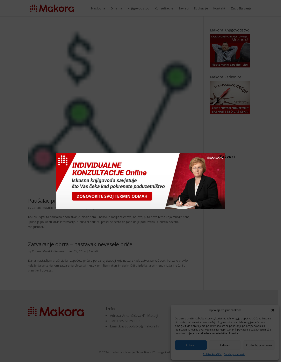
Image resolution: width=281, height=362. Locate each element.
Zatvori (221, 156)
